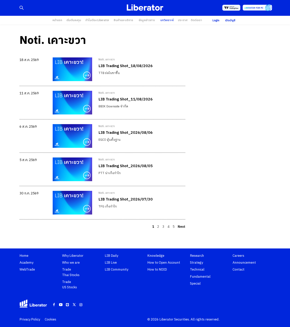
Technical (197, 269)
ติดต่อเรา (196, 20)
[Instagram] (81, 304)
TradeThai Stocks (71, 272)
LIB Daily (111, 256)
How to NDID (157, 269)
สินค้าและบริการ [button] (123, 20)
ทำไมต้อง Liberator (97, 20)
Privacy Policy (30, 319)
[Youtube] (60, 305)
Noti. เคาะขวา (106, 59)
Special (195, 283)
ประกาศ (183, 20)
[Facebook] (54, 305)
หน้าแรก (57, 20)
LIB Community (116, 269)
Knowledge (155, 256)
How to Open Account (163, 262)
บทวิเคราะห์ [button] (167, 20)
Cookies (50, 319)
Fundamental (200, 276)
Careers (238, 256)
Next (181, 227)
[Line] (67, 304)
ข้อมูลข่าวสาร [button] (147, 20)
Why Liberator (72, 256)
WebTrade (27, 269)
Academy (26, 262)
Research (197, 256)
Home (24, 256)
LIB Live (111, 262)
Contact (238, 269)
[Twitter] (74, 305)
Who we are (71, 262)
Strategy (196, 262)
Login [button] (215, 20)
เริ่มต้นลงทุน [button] (73, 20)
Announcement (244, 262)
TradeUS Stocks (69, 284)
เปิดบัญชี (230, 20)
